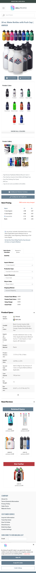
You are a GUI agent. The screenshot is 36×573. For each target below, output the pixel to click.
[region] (18, 557)
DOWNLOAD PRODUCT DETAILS (19, 192)
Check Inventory (12, 77)
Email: (3, 538)
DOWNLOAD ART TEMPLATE (19, 197)
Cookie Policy (26, 553)
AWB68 (10, 429)
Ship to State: (8, 281)
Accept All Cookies (18, 562)
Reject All (18, 557)
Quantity (6, 255)
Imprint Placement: (9, 275)
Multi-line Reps (6, 527)
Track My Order (6, 520)
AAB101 (19, 484)
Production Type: (9, 269)
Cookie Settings (6, 529)
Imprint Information (7, 517)
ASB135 (25, 452)
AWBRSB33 (25, 429)
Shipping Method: (9, 288)
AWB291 (9, 452)
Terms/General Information (10, 501)
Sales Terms (5, 506)
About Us (4, 499)
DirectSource (5, 525)
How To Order (5, 522)
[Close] (33, 545)
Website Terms (6, 508)
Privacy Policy (5, 504)
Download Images (25, 77)
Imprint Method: (9, 262)
